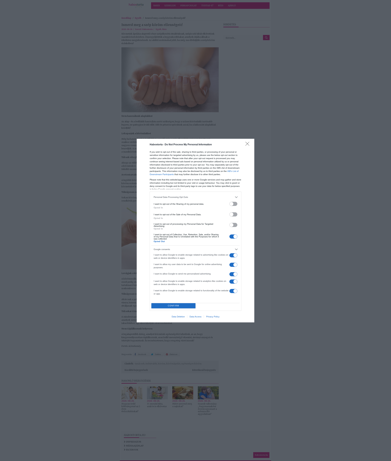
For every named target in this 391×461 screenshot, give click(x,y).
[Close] (248, 145)
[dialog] (195, 230)
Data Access (195, 316)
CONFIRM (173, 306)
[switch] (233, 204)
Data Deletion (178, 316)
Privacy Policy (212, 316)
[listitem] (195, 197)
